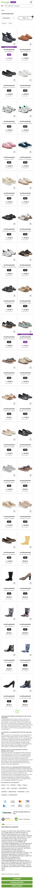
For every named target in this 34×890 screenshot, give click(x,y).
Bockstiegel (21, 791)
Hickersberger (12, 791)
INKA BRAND (23, 788)
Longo (3, 788)
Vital (8, 788)
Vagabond (4, 795)
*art (8, 785)
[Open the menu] (2, 6)
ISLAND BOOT (13, 795)
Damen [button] (4, 23)
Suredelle (4, 791)
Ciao (27, 791)
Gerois (25, 785)
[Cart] (14, 44)
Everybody (14, 788)
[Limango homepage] (5, 2)
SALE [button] (10, 23)
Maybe (3, 785)
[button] (8, 18)
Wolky (19, 785)
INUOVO (13, 785)
